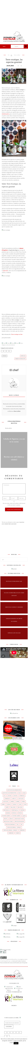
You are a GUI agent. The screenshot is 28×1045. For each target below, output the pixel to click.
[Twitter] (5, 351)
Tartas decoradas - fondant (10, 830)
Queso (24, 815)
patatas (14, 812)
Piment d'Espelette (20, 358)
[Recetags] (7, 934)
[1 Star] (3, 343)
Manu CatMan (14, 395)
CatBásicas (21, 795)
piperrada (5, 270)
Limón (7, 807)
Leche (20, 804)
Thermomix (22, 830)
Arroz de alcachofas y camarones (14, 607)
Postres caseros (6, 815)
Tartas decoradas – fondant (14, 827)
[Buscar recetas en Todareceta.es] (5, 949)
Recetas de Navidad (19, 821)
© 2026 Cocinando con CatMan (11, 1017)
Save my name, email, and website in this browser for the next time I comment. (14, 504)
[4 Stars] (17, 343)
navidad (23, 810)
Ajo (4, 795)
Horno (23, 801)
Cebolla (14, 798)
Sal (18, 824)
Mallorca (13, 807)
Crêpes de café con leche (14, 632)
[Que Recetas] (7, 937)
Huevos (9, 804)
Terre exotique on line (16, 334)
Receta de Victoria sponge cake (14, 581)
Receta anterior (8, 428)
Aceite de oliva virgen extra (14, 790)
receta (5, 818)
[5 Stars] (21, 343)
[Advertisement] (14, 15)
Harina (12, 801)
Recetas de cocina (19, 818)
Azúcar (9, 795)
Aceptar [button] (16, 1043)
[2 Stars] (8, 343)
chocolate (21, 798)
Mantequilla (7, 810)
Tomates (18, 833)
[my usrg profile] (20, 937)
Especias (23, 355)
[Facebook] (2, 351)
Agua (19, 792)
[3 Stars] (12, 343)
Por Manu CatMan (14, 55)
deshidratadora (5, 114)
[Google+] (8, 351)
